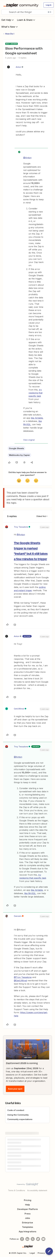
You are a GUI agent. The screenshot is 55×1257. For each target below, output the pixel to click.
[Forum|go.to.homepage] (21, 5)
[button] (49, 5)
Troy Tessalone (21, 527)
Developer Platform (27, 1209)
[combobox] (27, 12)
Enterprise (27, 1222)
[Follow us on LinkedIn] (27, 1239)
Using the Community (18, 1115)
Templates (27, 1227)
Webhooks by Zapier (19, 455)
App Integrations (27, 1231)
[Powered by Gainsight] (27, 1185)
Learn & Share (24, 20)
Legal (32, 1253)
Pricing (27, 1200)
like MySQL (30, 893)
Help (27, 1204)
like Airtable (37, 418)
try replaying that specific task (35, 392)
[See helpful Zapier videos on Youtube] (43, 1239)
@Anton (27, 157)
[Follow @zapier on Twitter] (38, 1239)
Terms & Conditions (16, 1190)
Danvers (17, 916)
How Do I (9, 33)
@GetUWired (20, 980)
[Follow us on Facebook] (22, 1239)
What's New (8, 26)
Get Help (6, 20)
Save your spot (15, 1089)
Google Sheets (16, 448)
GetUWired (19, 708)
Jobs (27, 1218)
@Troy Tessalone (23, 977)
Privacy (41, 1253)
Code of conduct (15, 1110)
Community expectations (19, 1119)
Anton (18, 67)
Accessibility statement (37, 1190)
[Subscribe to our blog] (33, 1239)
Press (28, 1213)
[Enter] (4, 12)
